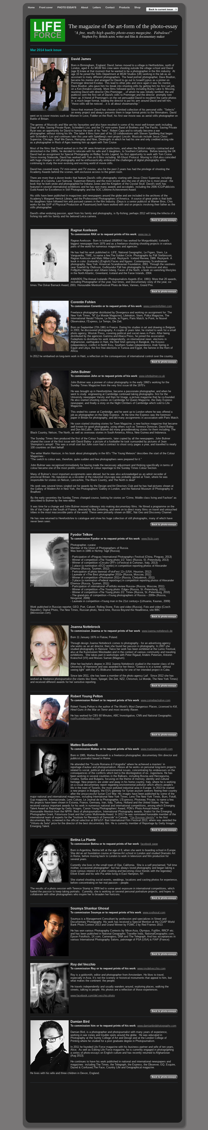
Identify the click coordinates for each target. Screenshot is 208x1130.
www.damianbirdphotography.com (156, 1025)
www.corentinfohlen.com (157, 306)
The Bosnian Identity (142, 817)
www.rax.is (144, 234)
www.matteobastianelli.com (157, 748)
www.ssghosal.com (154, 912)
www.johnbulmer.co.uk (152, 375)
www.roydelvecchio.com (151, 968)
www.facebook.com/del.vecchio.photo (92, 995)
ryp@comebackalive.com (85, 718)
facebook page (149, 843)
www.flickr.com (150, 538)
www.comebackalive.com (155, 700)
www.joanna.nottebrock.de (157, 630)
